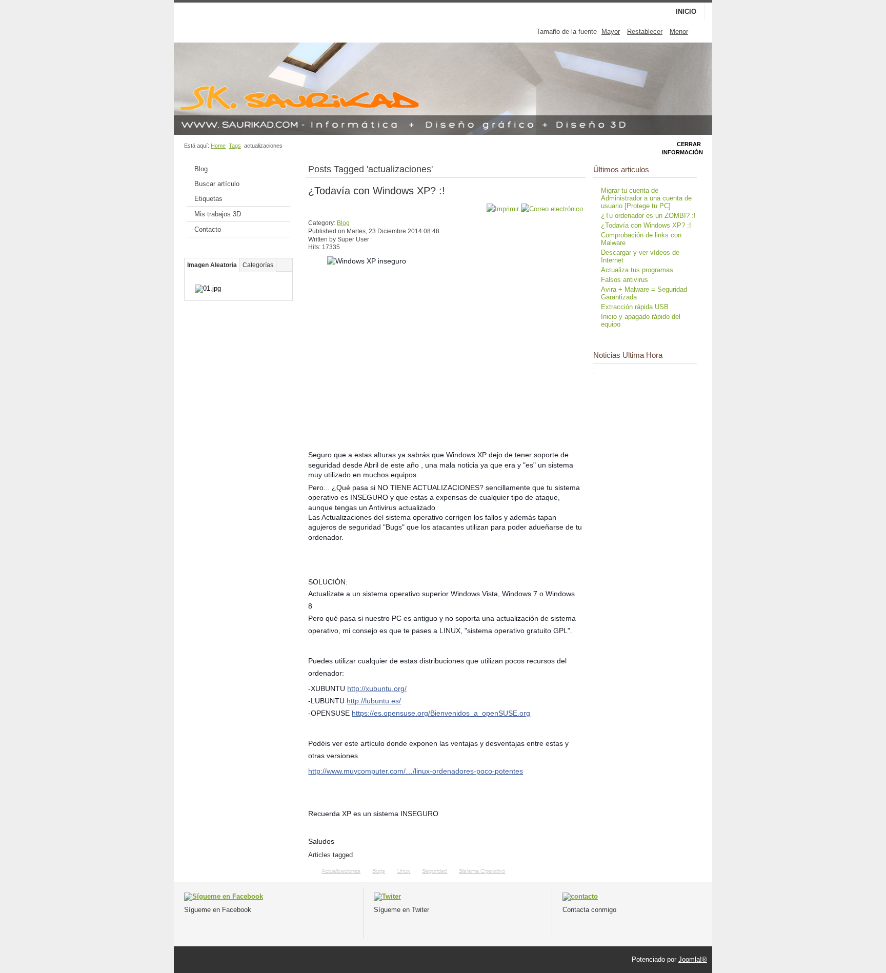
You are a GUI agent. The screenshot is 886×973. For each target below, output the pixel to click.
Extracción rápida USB (635, 307)
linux (403, 871)
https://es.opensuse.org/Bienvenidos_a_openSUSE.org (441, 713)
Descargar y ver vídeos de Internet (640, 256)
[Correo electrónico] (552, 209)
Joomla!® (692, 959)
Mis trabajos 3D (217, 214)
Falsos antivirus (624, 279)
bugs (378, 871)
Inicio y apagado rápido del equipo (640, 320)
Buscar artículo (216, 184)
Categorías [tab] (258, 265)
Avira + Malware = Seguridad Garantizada (644, 293)
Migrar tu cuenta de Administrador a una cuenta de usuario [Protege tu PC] (646, 198)
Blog (201, 169)
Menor (679, 31)
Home (218, 146)
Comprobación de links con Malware (641, 239)
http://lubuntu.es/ (374, 701)
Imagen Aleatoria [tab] (212, 265)
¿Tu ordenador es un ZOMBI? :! (648, 215)
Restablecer (644, 31)
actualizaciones (340, 871)
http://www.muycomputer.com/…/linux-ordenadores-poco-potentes (415, 771)
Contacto (207, 229)
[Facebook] (223, 896)
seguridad (434, 871)
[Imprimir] (503, 209)
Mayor (610, 31)
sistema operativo (482, 871)
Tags (235, 146)
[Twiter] (387, 896)
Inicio (686, 11)
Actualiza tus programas (637, 270)
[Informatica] (580, 896)
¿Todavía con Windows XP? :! (376, 190)
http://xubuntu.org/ (377, 688)
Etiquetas (208, 198)
